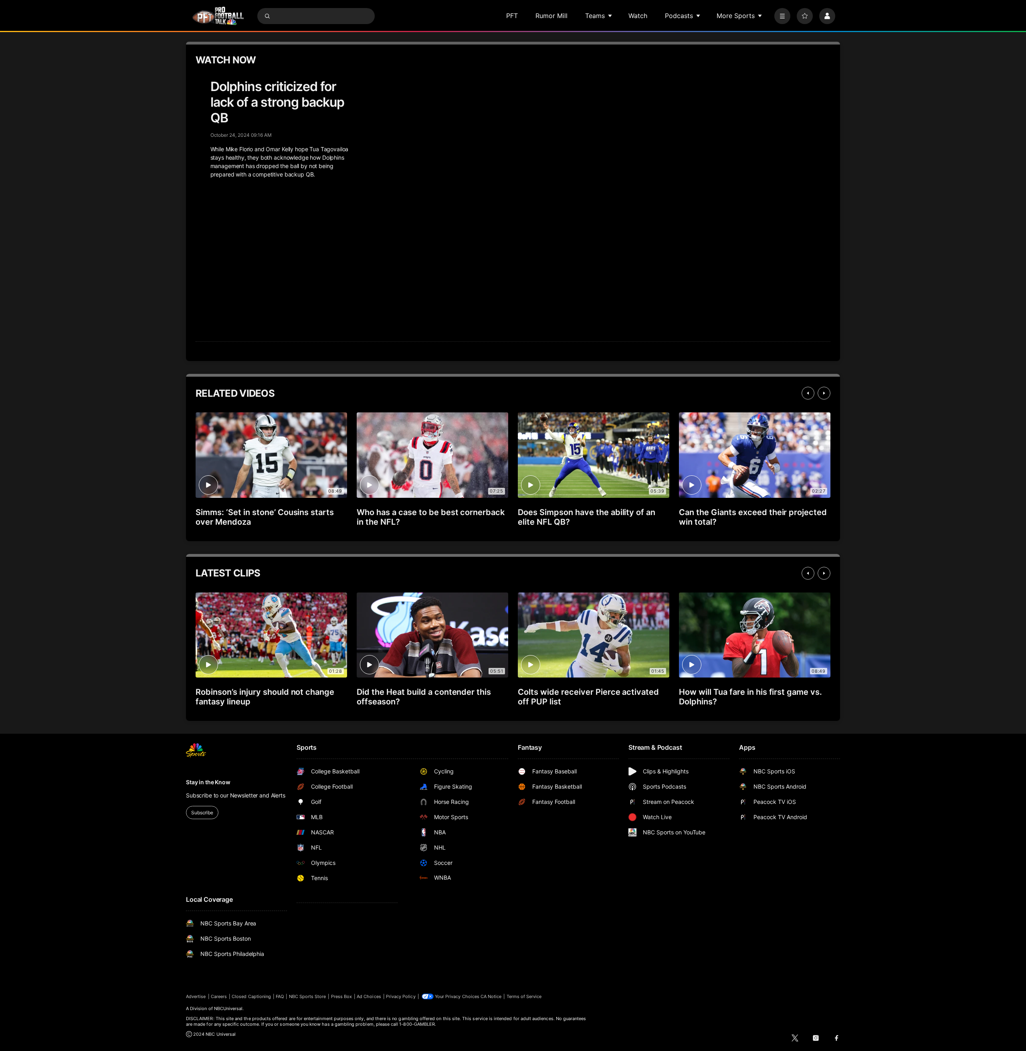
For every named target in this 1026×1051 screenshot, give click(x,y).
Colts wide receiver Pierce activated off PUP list (588, 696)
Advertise (196, 996)
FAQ (280, 996)
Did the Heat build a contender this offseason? (424, 696)
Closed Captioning (251, 996)
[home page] (218, 15)
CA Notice (491, 996)
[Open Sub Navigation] (610, 16)
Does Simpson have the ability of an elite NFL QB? (586, 517)
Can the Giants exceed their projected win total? (753, 517)
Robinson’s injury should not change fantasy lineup (265, 696)
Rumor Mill (551, 16)
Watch (637, 16)
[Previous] (808, 393)
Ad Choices (369, 996)
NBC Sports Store (307, 996)
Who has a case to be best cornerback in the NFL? (431, 517)
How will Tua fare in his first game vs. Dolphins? (750, 696)
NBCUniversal (228, 1008)
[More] (782, 16)
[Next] (824, 393)
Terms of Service (524, 996)
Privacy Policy (401, 996)
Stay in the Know (208, 782)
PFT (512, 16)
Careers (219, 996)
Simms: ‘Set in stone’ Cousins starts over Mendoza (265, 517)
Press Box (341, 996)
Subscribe (202, 813)
